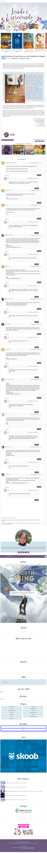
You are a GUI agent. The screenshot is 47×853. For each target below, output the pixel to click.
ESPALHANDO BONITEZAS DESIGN (28, 847)
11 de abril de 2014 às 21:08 (35, 205)
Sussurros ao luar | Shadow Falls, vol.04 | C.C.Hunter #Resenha (6, 50)
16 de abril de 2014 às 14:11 (33, 401)
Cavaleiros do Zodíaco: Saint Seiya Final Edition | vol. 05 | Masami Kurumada (40, 50)
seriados (11, 714)
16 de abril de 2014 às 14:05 (32, 221)
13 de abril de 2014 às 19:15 (35, 474)
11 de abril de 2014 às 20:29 (35, 190)
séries (33, 714)
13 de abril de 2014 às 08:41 (35, 379)
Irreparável (7, 349)
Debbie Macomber (15, 58)
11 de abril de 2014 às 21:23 (36, 235)
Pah (8, 178)
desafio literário (12, 710)
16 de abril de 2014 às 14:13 (33, 462)
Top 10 (12, 708)
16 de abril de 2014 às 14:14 (33, 490)
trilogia (11, 718)
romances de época (33, 712)
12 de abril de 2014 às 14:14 (35, 324)
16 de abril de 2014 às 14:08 (32, 312)
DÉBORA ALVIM (8, 190)
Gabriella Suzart (9, 235)
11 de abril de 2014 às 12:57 (35, 162)
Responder (39, 175)
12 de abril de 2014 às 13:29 (35, 299)
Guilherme (7, 474)
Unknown (7, 266)
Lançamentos (12, 706)
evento (33, 710)
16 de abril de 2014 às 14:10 (33, 366)
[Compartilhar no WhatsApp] (43, 141)
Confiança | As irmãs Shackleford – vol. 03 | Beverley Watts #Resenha (17, 50)
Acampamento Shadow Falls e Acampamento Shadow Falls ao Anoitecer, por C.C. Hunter (24, 791)
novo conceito (21, 58)
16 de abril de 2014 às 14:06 (32, 254)
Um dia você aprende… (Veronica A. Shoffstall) (15, 795)
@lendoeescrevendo (6, 682)
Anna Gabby (7, 324)
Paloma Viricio (8, 446)
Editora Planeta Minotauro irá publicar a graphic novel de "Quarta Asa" (23, 593)
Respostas (7, 175)
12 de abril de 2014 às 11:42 (35, 266)
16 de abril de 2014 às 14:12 (33, 432)
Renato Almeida (8, 299)
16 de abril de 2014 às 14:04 (32, 178)
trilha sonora (33, 716)
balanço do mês (33, 708)
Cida (6, 414)
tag (11, 716)
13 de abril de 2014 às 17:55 (35, 446)
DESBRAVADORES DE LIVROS (11, 162)
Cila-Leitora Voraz (9, 379)
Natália (6, 205)
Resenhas (27, 58)
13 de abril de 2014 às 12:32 (35, 414)
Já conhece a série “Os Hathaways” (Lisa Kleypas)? (16, 799)
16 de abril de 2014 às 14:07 (33, 285)
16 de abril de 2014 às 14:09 (32, 337)
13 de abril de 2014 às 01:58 (35, 349)
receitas (11, 712)
